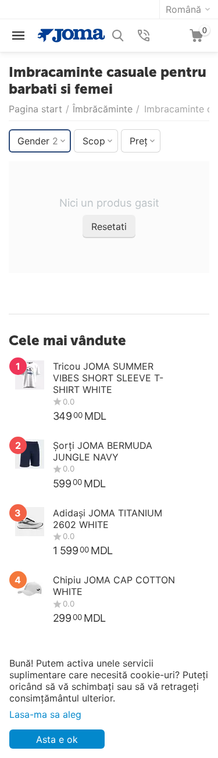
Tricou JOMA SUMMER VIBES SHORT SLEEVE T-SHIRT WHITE (108, 377)
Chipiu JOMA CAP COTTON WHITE (114, 585)
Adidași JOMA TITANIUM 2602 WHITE (107, 518)
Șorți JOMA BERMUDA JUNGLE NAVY (102, 451)
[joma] (71, 34)
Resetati (109, 226)
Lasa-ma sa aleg (45, 714)
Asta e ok (57, 739)
